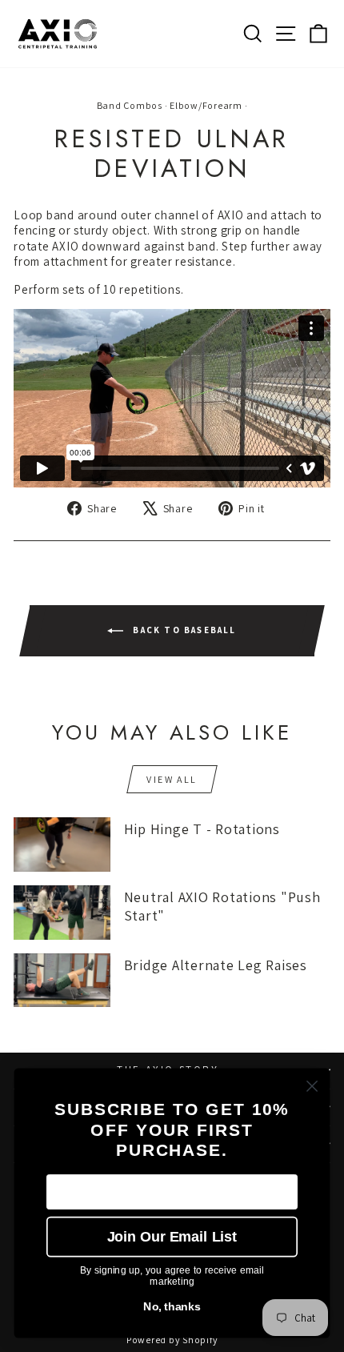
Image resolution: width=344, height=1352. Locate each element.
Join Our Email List (172, 1236)
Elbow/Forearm (206, 105)
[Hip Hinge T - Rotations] (62, 844)
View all (171, 779)
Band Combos (129, 105)
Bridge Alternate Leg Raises (215, 965)
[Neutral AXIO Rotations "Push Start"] (62, 912)
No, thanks (172, 1307)
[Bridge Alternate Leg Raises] (62, 980)
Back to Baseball (183, 629)
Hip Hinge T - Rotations (202, 829)
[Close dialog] (312, 1085)
